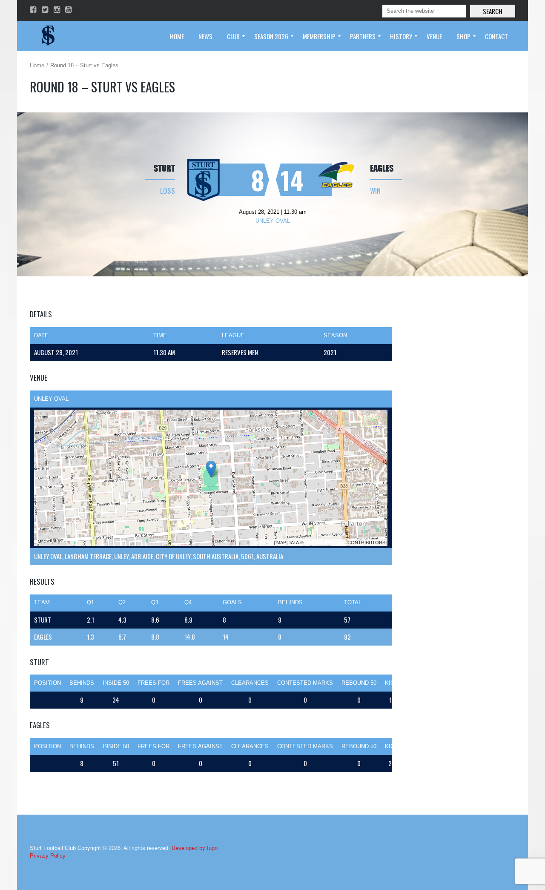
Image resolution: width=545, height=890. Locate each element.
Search (492, 11)
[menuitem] (177, 36)
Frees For (153, 683)
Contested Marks (305, 683)
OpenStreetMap (325, 542)
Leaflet (262, 542)
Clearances (250, 683)
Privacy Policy (48, 856)
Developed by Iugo (195, 848)
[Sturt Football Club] (47, 36)
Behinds (81, 683)
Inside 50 (116, 683)
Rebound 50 (358, 683)
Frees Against (200, 683)
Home (37, 65)
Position (47, 683)
